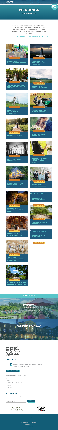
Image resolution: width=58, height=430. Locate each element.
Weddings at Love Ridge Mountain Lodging (15, 185)
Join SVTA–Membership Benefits (14, 383)
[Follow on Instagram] (32, 417)
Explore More (29, 311)
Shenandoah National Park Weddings (38, 63)
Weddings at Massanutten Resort (16, 62)
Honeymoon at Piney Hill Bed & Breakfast (16, 283)
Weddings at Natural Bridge (39, 198)
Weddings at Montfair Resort (39, 87)
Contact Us (8, 385)
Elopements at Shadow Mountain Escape (15, 210)
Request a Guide (12, 371)
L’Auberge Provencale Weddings (12, 112)
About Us (8, 378)
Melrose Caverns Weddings (39, 222)
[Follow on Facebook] (26, 417)
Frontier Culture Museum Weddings (40, 111)
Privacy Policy (29, 427)
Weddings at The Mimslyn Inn (39, 236)
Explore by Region (35, 37)
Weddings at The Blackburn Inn (14, 136)
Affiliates (8, 380)
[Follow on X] (29, 417)
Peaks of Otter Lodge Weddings (39, 185)
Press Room (9, 387)
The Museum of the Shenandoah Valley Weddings (16, 87)
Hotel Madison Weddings (38, 135)
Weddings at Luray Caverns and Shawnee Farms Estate (40, 160)
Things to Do (21, 37)
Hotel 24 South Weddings (14, 160)
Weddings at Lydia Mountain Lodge (15, 234)
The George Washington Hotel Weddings (15, 259)
